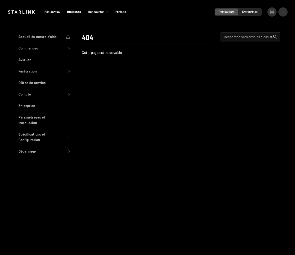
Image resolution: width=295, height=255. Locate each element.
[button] (44, 48)
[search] (275, 36)
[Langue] (272, 12)
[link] (21, 12)
